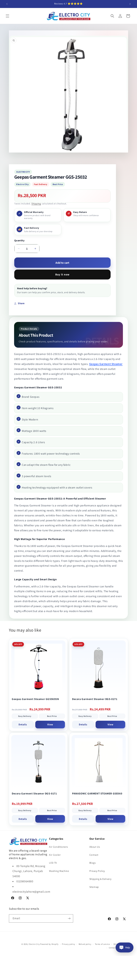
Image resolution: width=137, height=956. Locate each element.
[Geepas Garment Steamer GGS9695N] (38, 667)
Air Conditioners (58, 846)
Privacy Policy (97, 871)
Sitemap (94, 887)
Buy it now (62, 274)
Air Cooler (55, 854)
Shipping (36, 203)
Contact (93, 854)
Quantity (19, 240)
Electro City (34, 944)
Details (23, 724)
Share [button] (21, 303)
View (50, 724)
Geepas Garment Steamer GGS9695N (35, 699)
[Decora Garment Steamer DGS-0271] (98, 667)
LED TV (53, 862)
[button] (7, 16)
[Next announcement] (130, 4)
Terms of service (102, 944)
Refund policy (85, 944)
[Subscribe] (69, 918)
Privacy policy (68, 944)
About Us (94, 846)
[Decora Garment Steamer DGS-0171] (38, 762)
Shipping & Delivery (100, 879)
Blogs (92, 862)
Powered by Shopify (49, 944)
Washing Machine (59, 871)
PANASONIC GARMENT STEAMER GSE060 (97, 793)
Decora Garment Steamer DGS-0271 (94, 699)
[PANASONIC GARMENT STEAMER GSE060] (98, 762)
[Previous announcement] (7, 4)
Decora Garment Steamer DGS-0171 (34, 793)
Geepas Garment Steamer (106, 364)
